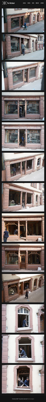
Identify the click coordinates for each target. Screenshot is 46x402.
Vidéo (33, 3)
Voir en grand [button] (23, 20)
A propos (42, 3)
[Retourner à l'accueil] (8, 3)
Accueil (24, 3)
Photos (29, 3)
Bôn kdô (37, 3)
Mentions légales (30, 398)
